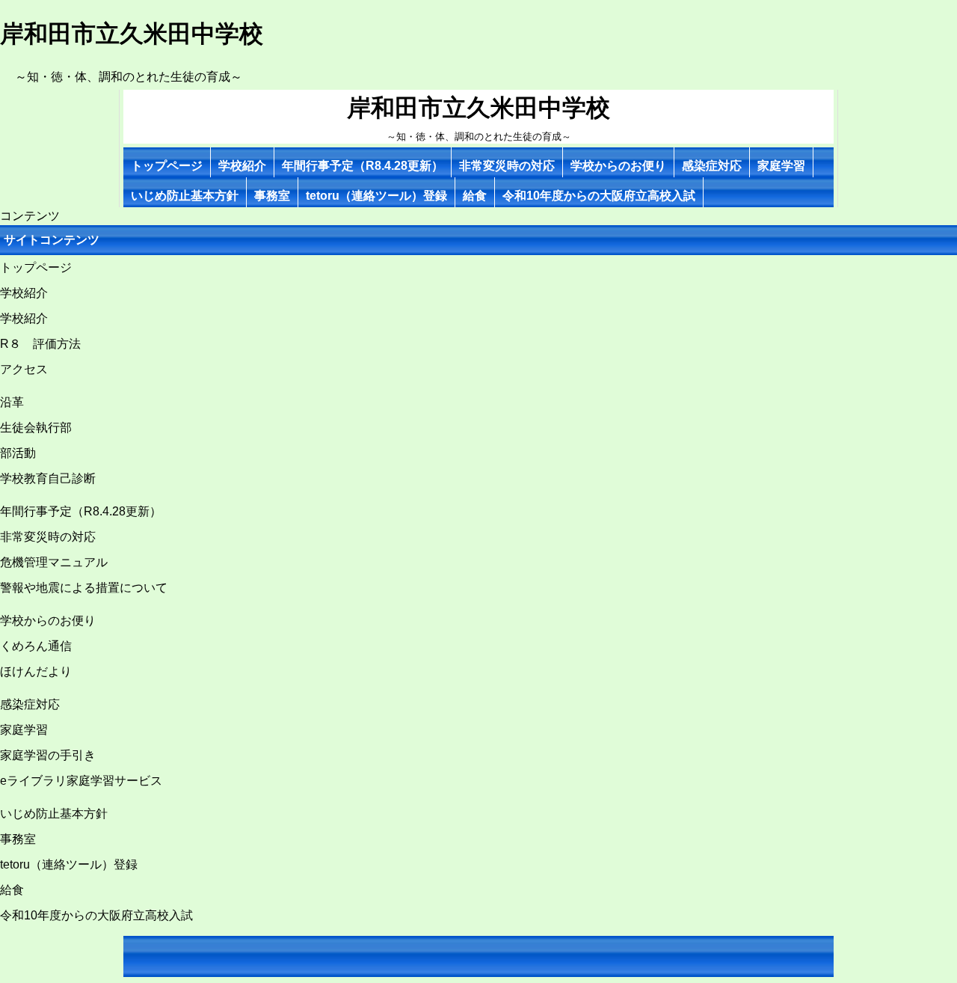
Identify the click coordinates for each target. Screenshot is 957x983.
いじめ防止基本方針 (185, 195)
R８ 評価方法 (40, 343)
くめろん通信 (36, 646)
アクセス (24, 369)
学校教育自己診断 (48, 478)
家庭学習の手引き (48, 755)
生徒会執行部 (36, 427)
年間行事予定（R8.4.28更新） (362, 165)
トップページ (167, 165)
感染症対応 (712, 165)
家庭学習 (781, 165)
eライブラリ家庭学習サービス (81, 780)
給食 (475, 195)
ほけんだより (36, 671)
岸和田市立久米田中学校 (478, 107)
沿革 (12, 402)
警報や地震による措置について (83, 587)
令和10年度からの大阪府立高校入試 (598, 195)
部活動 (18, 453)
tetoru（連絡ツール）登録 (376, 195)
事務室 (272, 195)
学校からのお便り (618, 165)
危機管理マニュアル (54, 562)
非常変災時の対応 (507, 165)
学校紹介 (242, 165)
